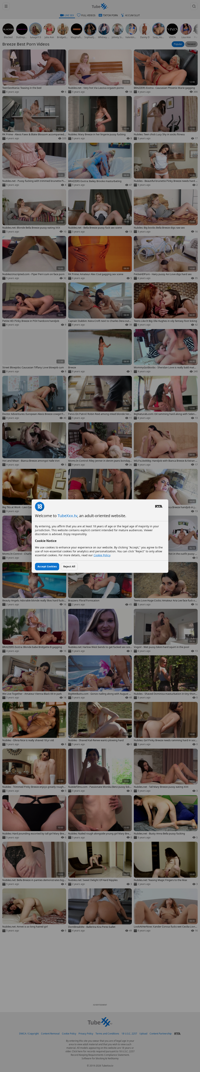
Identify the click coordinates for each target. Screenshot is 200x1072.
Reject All (69, 566)
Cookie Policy (102, 555)
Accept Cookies (47, 566)
